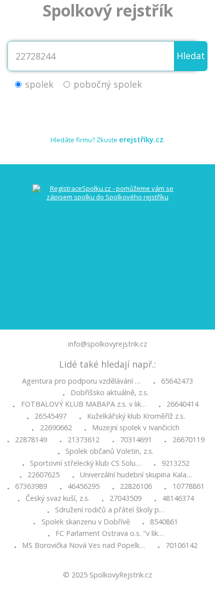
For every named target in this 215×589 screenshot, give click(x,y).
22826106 (136, 486)
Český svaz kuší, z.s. (58, 498)
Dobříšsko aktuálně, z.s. (109, 392)
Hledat (190, 56)
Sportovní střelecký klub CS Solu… (85, 463)
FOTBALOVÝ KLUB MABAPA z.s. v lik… (83, 404)
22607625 (44, 474)
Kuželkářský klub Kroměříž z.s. (136, 416)
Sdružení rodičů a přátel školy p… (109, 509)
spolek (39, 84)
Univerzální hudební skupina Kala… (136, 474)
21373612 (84, 439)
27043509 (126, 498)
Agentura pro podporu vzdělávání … (81, 381)
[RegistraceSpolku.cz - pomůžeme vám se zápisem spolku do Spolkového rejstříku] (107, 247)
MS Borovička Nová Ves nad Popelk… (83, 545)
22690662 (56, 427)
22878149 (31, 439)
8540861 (164, 521)
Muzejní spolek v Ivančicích (136, 427)
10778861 (188, 486)
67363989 (31, 486)
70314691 (136, 439)
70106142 (182, 545)
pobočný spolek (108, 84)
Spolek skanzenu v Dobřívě (86, 521)
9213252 (176, 463)
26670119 (188, 439)
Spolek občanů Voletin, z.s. (110, 451)
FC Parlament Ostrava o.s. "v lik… (110, 533)
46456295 (84, 486)
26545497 (50, 416)
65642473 (177, 381)
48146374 (178, 498)
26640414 (182, 404)
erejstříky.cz (141, 139)
